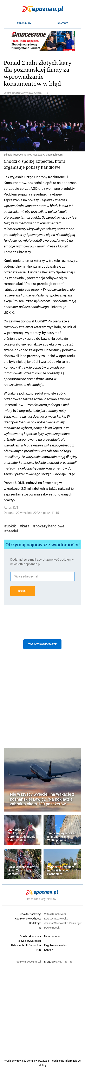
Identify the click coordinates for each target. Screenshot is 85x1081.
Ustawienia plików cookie (26, 945)
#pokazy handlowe (48, 526)
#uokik (10, 526)
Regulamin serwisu (55, 945)
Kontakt (63, 23)
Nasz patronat (52, 936)
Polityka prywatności (29, 940)
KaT (15, 507)
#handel (11, 531)
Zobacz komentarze (42, 644)
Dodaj (22, 591)
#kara (25, 526)
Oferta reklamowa (30, 936)
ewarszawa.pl (42, 1060)
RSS (38, 949)
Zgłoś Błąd (24, 23)
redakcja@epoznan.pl (28, 961)
